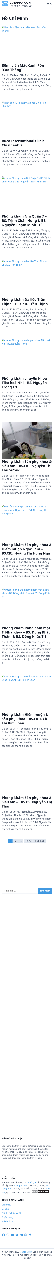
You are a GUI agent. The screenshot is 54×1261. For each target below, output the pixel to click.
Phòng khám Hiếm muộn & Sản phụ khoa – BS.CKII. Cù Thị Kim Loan (25, 718)
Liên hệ (5, 1208)
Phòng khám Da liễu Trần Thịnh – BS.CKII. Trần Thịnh (25, 301)
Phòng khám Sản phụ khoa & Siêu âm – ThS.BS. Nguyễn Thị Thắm (27, 802)
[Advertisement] (27, 866)
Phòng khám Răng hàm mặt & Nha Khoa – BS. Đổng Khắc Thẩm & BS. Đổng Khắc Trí (26, 632)
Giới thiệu (6, 1204)
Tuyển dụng (7, 1217)
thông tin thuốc (21, 1185)
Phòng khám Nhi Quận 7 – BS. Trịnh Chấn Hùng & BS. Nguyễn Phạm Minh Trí (24, 220)
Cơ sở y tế (32, 1182)
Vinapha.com (20, 2)
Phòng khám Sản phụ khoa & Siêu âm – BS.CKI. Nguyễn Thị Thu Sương (27, 465)
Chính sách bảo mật (11, 1213)
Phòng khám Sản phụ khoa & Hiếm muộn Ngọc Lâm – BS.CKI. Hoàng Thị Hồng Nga (27, 549)
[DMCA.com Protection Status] (40, 1192)
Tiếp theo (39, 840)
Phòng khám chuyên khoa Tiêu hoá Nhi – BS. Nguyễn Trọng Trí (24, 382)
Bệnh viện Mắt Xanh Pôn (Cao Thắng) (23, 67)
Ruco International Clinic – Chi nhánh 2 (24, 142)
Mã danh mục (8, 1221)
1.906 (28, 840)
